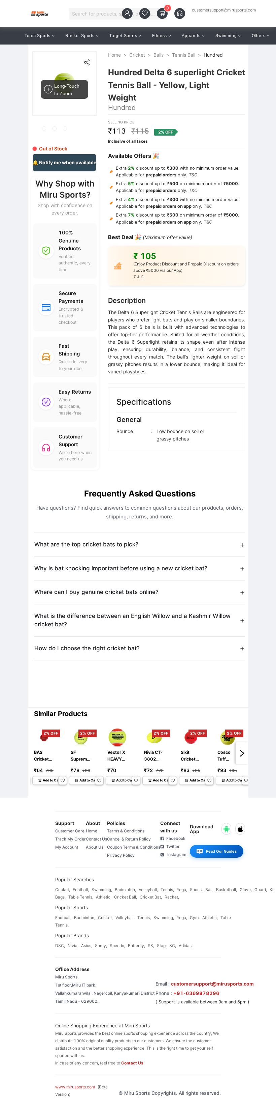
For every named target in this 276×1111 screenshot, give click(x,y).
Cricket (137, 55)
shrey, (101, 945)
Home (114, 55)
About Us (94, 847)
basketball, (226, 889)
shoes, (196, 889)
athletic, (103, 897)
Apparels (191, 35)
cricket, (62, 889)
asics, (86, 945)
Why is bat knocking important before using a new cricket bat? (120, 568)
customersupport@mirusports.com (224, 10)
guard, (260, 889)
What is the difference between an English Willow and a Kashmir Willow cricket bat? (132, 620)
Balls (158, 55)
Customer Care (69, 830)
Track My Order (70, 839)
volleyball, (148, 889)
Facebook (174, 838)
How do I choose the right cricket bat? (87, 648)
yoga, (182, 889)
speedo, (117, 945)
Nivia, (73, 945)
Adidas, (186, 945)
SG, (172, 945)
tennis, (167, 889)
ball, (209, 889)
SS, (151, 945)
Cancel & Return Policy (129, 839)
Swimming (226, 35)
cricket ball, (125, 897)
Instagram (175, 854)
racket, (172, 897)
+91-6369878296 (196, 993)
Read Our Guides (221, 851)
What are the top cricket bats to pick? (86, 544)
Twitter (172, 846)
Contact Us (96, 839)
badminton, (125, 889)
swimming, (102, 889)
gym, (195, 917)
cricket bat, (151, 897)
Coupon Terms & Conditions (133, 847)
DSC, (60, 945)
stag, (162, 945)
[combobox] (114, 13)
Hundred (213, 55)
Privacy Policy (121, 855)
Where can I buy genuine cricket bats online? (96, 592)
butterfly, (136, 945)
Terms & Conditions (125, 830)
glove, (246, 889)
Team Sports (37, 35)
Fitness (159, 35)
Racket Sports (79, 35)
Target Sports (123, 35)
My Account (66, 847)
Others (259, 35)
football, (81, 889)
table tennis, (80, 897)
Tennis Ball (183, 55)
